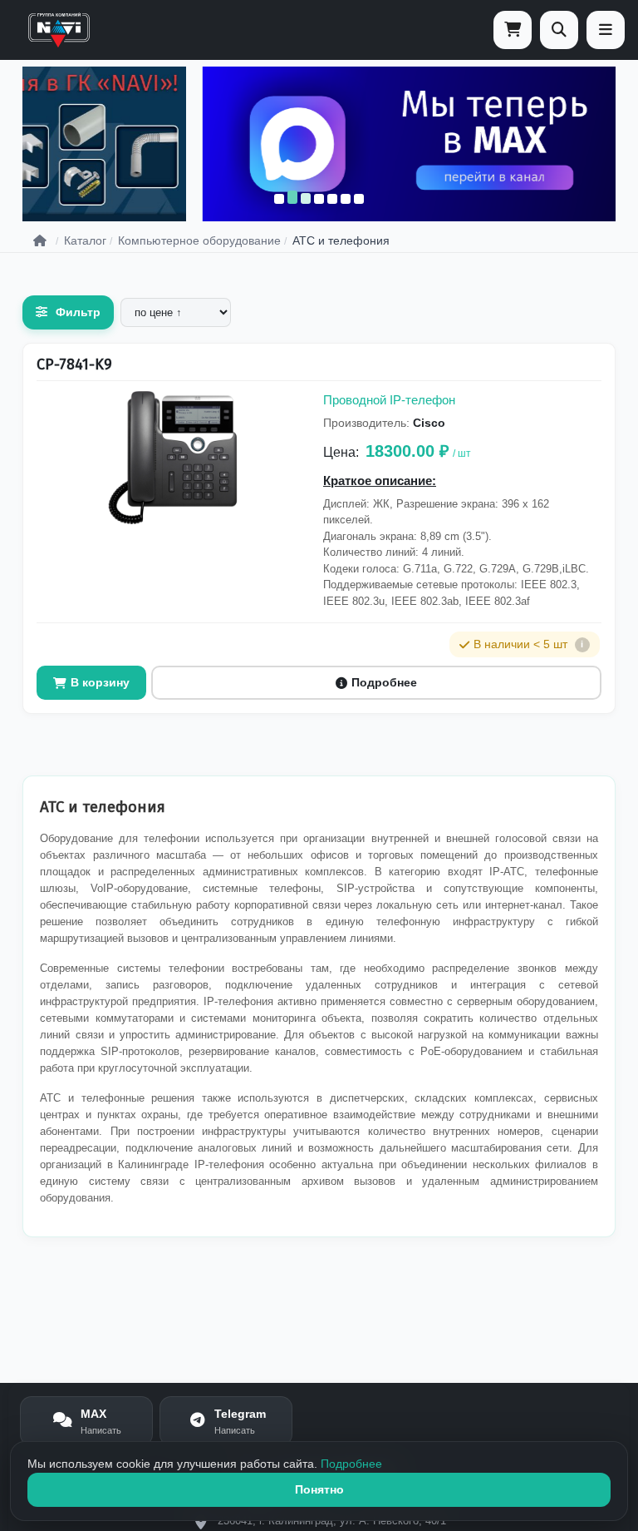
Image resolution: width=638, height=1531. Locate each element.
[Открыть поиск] (559, 30)
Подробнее (384, 682)
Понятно (319, 1489)
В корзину (100, 682)
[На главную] (59, 29)
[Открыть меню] (605, 30)
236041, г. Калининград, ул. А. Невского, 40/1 (332, 1520)
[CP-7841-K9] (173, 456)
